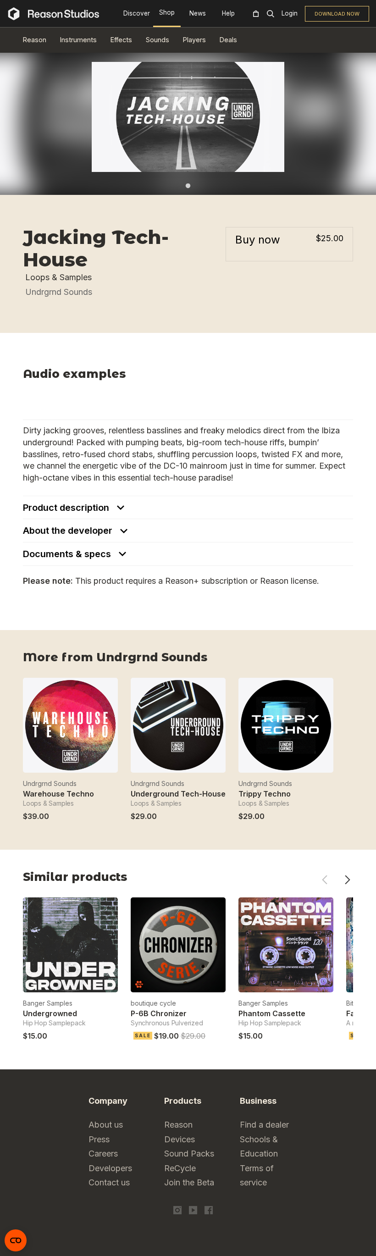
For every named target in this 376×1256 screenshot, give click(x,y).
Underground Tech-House (178, 793)
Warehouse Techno (58, 793)
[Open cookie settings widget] (16, 1240)
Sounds (157, 40)
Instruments (78, 40)
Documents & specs (68, 553)
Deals (228, 40)
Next (347, 879)
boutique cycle (153, 1003)
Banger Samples (47, 1003)
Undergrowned (50, 1013)
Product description (67, 507)
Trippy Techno (264, 793)
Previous (324, 879)
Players (194, 40)
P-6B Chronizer (159, 1013)
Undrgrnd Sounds (58, 292)
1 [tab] (188, 185)
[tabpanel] (188, 117)
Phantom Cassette (271, 1013)
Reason (34, 40)
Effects (121, 40)
